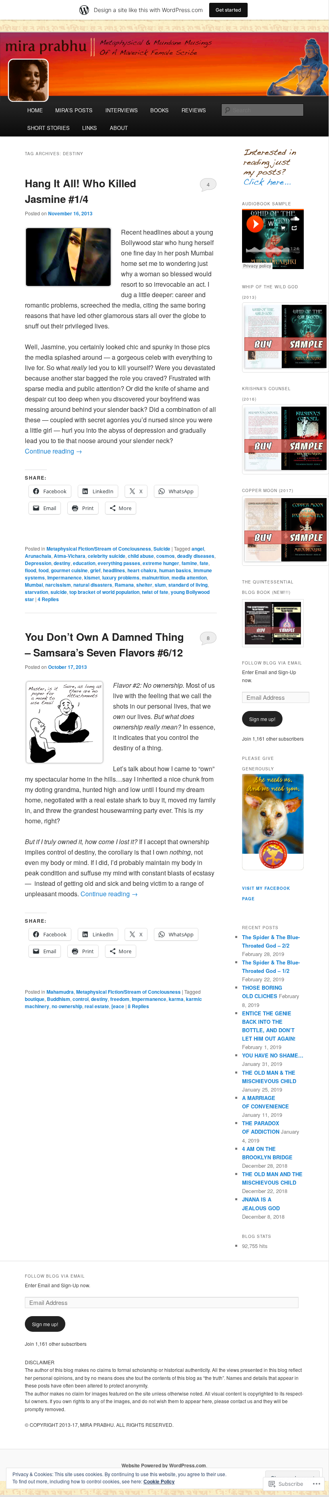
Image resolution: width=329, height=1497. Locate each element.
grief (95, 570)
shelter (144, 584)
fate (204, 563)
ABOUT (119, 128)
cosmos (165, 555)
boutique (34, 999)
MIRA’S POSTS (74, 110)
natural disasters (92, 584)
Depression (38, 563)
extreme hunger (161, 563)
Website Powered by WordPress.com (163, 1465)
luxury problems (120, 577)
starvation (36, 592)
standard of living (188, 584)
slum (160, 584)
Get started (228, 10)
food (43, 570)
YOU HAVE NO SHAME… (272, 1055)
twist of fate (155, 592)
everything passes (119, 563)
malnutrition (155, 577)
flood (30, 570)
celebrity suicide (106, 555)
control (81, 999)
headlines (114, 570)
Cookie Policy (159, 1481)
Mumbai (34, 584)
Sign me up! (262, 718)
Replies (48, 599)
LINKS (89, 128)
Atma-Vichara (69, 555)
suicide (58, 592)
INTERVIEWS (121, 110)
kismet (92, 577)
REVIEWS (194, 110)
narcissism (58, 584)
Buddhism (58, 999)
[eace (117, 1006)
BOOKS (159, 110)
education (84, 563)
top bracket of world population (104, 592)
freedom (119, 999)
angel (198, 548)
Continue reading (53, 451)
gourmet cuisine (69, 570)
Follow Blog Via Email (272, 663)
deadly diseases (195, 555)
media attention (189, 577)
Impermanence (64, 577)
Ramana (124, 584)
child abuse (141, 555)
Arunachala (38, 555)
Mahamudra (60, 991)
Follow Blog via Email (55, 1276)
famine (189, 563)
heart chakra (142, 570)
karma (176, 999)
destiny (62, 563)
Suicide (161, 548)
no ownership (67, 1006)
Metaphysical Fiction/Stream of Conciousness (98, 548)
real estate (97, 1006)
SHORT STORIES (48, 128)
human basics (175, 570)
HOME (35, 110)
